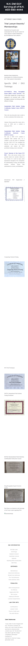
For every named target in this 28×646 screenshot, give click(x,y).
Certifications (14, 607)
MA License (14, 594)
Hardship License (14, 556)
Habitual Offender (14, 596)
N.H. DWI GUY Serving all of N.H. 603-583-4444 (14, 7)
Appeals (14, 558)
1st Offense (14, 590)
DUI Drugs (14, 552)
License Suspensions (14, 599)
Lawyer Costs (14, 609)
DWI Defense (14, 571)
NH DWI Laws (14, 549)
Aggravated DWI (14, 592)
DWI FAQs (14, 563)
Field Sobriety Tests (14, 579)
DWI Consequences (14, 588)
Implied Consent (14, 554)
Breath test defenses (14, 575)
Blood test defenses (14, 573)
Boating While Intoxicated (14, 560)
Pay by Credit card (14, 611)
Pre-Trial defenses (14, 577)
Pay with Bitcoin (14, 613)
